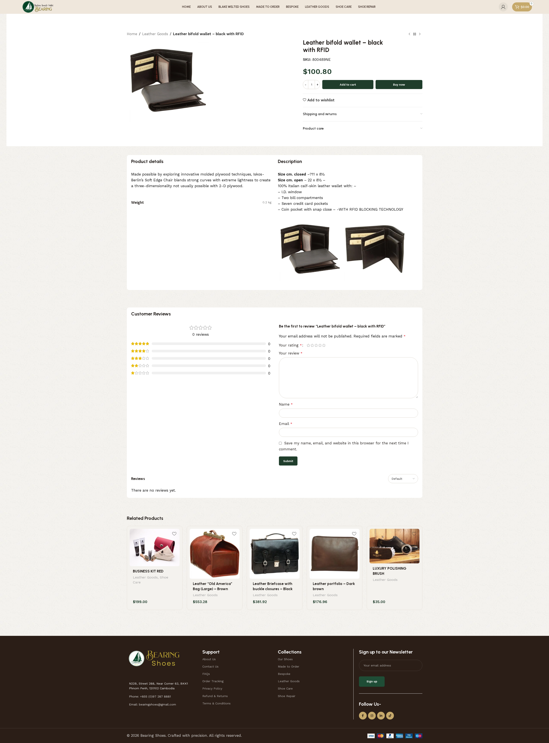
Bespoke (284, 674)
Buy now (399, 84)
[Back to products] (414, 34)
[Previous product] (409, 34)
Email (285, 424)
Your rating (290, 345)
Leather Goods (155, 34)
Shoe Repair (286, 696)
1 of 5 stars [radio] (308, 345)
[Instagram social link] (372, 715)
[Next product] (419, 34)
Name (286, 404)
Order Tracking (212, 681)
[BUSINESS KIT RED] (155, 547)
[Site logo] (38, 6)
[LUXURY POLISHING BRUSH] (395, 546)
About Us (209, 659)
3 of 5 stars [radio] (316, 345)
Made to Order (288, 666)
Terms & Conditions (216, 703)
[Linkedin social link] (381, 715)
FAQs (206, 674)
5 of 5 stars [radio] (324, 345)
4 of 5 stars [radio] (320, 345)
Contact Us (210, 666)
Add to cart (348, 84)
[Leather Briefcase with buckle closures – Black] (275, 554)
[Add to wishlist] (174, 533)
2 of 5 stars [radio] (312, 345)
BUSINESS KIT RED (148, 571)
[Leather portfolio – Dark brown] (335, 554)
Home (132, 34)
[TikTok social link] (390, 715)
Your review (290, 353)
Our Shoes (285, 659)
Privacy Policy (212, 688)
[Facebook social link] (363, 715)
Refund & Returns (215, 696)
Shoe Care (285, 688)
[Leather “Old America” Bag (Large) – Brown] (215, 554)
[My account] (503, 7)
